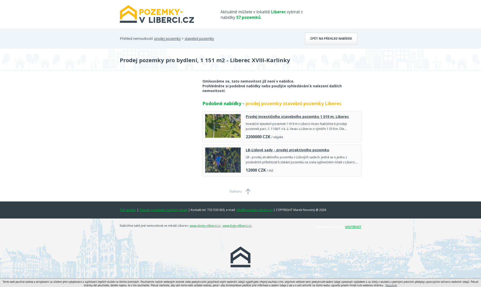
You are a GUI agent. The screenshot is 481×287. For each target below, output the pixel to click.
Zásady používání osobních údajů (163, 210)
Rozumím (391, 285)
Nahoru (235, 191)
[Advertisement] (157, 119)
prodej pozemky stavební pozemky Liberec (293, 103)
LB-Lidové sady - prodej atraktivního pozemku (287, 150)
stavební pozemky (199, 38)
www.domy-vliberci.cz (205, 226)
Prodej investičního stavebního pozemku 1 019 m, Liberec (297, 116)
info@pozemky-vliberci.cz (254, 210)
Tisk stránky (128, 210)
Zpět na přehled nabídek (331, 38)
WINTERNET (353, 227)
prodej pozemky (167, 38)
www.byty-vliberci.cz (237, 226)
